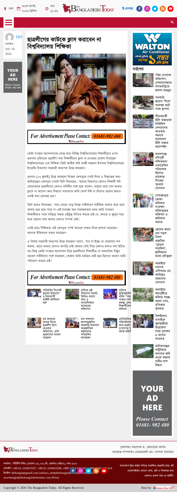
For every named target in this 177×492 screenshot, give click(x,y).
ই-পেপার (127, 8)
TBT (19, 37)
